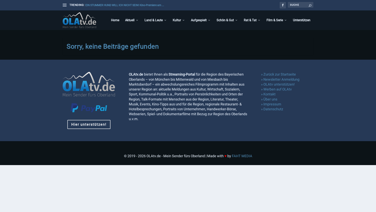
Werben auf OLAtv (277, 89)
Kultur (177, 20)
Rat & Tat (250, 20)
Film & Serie (275, 20)
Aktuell (130, 20)
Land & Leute (154, 20)
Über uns (270, 99)
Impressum (272, 104)
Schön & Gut (225, 20)
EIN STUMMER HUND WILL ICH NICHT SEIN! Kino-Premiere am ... (124, 5)
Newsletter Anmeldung (281, 79)
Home (115, 20)
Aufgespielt (199, 20)
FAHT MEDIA (242, 156)
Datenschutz (273, 109)
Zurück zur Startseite (279, 74)
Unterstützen (301, 20)
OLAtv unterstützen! (279, 84)
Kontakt (269, 94)
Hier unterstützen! (89, 124)
